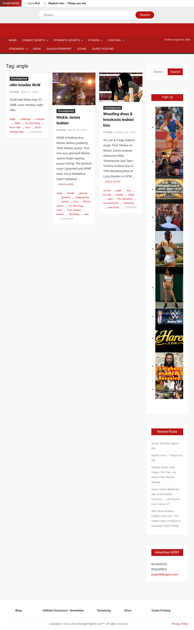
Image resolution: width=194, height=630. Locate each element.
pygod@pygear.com (164, 574)
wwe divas (113, 207)
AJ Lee (107, 190)
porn (110, 198)
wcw (27, 127)
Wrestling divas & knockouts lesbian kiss (118, 119)
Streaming (16, 48)
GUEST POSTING (103, 48)
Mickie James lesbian (68, 120)
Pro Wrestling (32, 123)
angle (13, 119)
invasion (40, 119)
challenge (25, 119)
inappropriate (82, 197)
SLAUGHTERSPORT (59, 48)
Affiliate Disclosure (55, 610)
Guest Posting (161, 610)
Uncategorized (19, 78)
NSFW (37, 48)
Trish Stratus (74, 210)
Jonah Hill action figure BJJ (165, 446)
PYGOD (14, 91)
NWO (17, 123)
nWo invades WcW (25, 85)
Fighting (114, 40)
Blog (18, 610)
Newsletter (77, 610)
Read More (66, 184)
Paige (131, 194)
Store (127, 610)
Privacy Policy (180, 623)
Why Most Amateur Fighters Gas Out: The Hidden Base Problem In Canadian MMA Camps (166, 518)
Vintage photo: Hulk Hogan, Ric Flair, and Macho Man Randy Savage (164, 475)
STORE (81, 48)
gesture (83, 193)
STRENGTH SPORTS (66, 40)
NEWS (12, 40)
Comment (35, 131)
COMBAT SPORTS (33, 40)
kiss (128, 190)
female (70, 193)
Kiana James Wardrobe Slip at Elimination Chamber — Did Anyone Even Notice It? (165, 497)
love (76, 201)
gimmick (65, 197)
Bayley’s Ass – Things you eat (67, 3)
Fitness (93, 40)
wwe (86, 214)
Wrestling (74, 214)
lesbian (65, 201)
